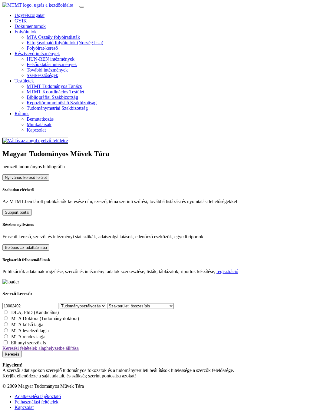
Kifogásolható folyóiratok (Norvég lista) (65, 42)
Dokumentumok (30, 26)
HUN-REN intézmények (50, 59)
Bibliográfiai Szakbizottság (52, 97)
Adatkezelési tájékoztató (38, 396)
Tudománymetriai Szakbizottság (57, 108)
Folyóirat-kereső (42, 48)
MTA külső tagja (27, 324)
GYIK (21, 20)
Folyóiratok (26, 31)
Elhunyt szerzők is (28, 342)
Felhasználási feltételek (36, 401)
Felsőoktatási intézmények (52, 64)
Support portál (17, 212)
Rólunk (22, 113)
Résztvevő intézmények (37, 53)
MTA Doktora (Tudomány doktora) (45, 318)
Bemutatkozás (40, 119)
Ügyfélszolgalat (30, 15)
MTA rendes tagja (28, 336)
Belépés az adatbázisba (26, 247)
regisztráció (227, 271)
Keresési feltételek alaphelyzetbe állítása (40, 348)
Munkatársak (39, 124)
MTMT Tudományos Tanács (54, 86)
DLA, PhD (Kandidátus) (35, 312)
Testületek (24, 80)
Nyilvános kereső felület (26, 177)
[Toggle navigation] (81, 7)
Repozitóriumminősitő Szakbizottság (62, 102)
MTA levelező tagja (30, 330)
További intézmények (47, 69)
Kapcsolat (36, 129)
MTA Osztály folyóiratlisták (53, 37)
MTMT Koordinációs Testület (55, 91)
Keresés (12, 354)
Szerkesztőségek (42, 75)
